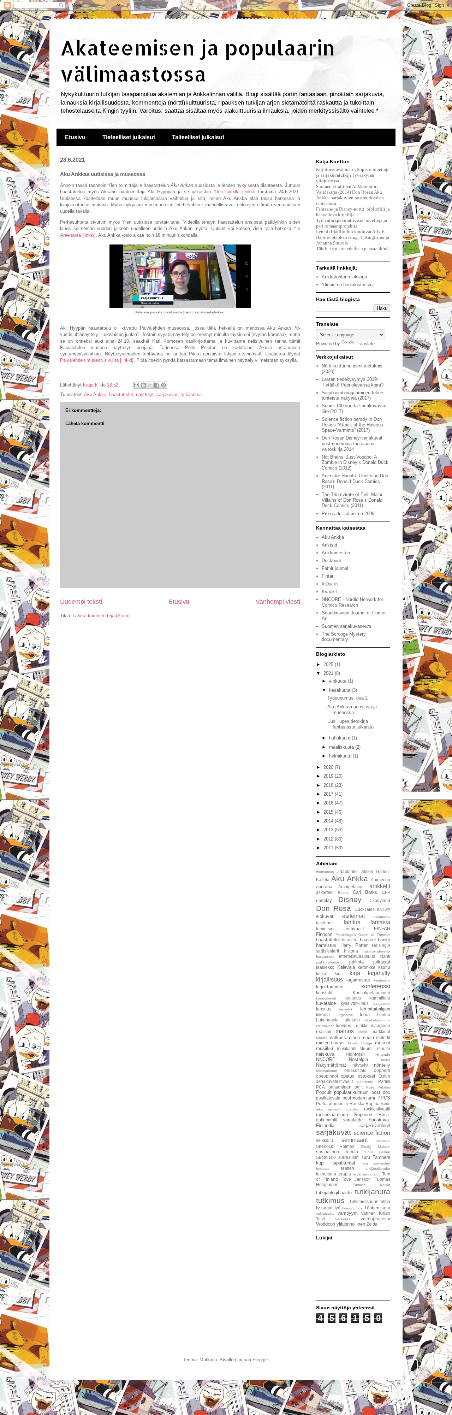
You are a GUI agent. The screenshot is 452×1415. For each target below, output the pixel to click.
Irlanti (385, 956)
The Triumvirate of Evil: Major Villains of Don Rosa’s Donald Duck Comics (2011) (352, 500)
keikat (321, 973)
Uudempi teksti (81, 601)
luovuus (343, 1025)
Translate (365, 343)
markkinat (380, 1031)
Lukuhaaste (327, 1020)
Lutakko (361, 1025)
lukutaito (352, 1020)
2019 (329, 776)
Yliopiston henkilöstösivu (347, 284)
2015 (329, 812)
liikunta (323, 1014)
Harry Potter (354, 945)
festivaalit (354, 928)
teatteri (347, 1168)
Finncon (324, 934)
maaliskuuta (342, 747)
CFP (386, 892)
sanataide (353, 1119)
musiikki (324, 1048)
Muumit (366, 1048)
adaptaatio (347, 871)
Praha (322, 1103)
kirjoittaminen (329, 986)
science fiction (372, 1133)
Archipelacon (351, 886)
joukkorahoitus (328, 962)
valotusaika (325, 1213)
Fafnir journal (335, 568)
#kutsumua (325, 872)
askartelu (325, 892)
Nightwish (355, 1054)
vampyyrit (348, 1213)
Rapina (372, 1103)
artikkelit (379, 886)
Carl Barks (365, 892)
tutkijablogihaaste (334, 1192)
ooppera (382, 1070)
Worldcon (325, 1224)
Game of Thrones (374, 935)
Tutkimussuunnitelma (369, 1201)
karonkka (366, 967)
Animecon (380, 879)
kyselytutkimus (355, 1003)
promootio (338, 1103)
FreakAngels (345, 935)
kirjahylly (379, 973)
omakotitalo (355, 1070)
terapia (344, 1174)
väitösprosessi (375, 1218)
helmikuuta (341, 756)
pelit (359, 1087)
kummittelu (379, 998)
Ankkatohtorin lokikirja (344, 276)
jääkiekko (325, 967)
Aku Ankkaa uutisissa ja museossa (352, 709)
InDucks (330, 583)
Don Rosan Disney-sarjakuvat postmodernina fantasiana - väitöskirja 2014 (352, 443)
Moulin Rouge (360, 1043)
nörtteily (382, 1065)
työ (337, 1207)
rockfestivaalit (377, 1109)
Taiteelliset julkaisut (198, 137)
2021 (329, 673)
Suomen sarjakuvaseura (346, 626)
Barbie (343, 893)
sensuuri (383, 1141)
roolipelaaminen (332, 1114)
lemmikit (345, 1009)
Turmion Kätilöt (371, 1185)
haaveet (368, 939)
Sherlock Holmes (335, 1146)
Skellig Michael (375, 1147)
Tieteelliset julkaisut (128, 137)
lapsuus (323, 1009)
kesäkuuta (340, 690)
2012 (329, 839)
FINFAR (382, 928)
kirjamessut (358, 980)
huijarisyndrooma (376, 951)
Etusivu (75, 137)
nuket (385, 1060)
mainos (344, 1031)
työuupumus (352, 1208)
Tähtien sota (377, 1207)
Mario (362, 1032)
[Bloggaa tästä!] (143, 385)
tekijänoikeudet (377, 1169)
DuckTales (365, 909)
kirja (355, 973)
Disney (350, 899)
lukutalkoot (325, 1026)
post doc (380, 1092)
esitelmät (353, 916)
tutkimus (330, 1200)
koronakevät (326, 998)
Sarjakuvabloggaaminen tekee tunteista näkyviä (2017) (352, 395)
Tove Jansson (356, 1179)
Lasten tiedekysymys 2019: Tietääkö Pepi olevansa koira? (352, 382)
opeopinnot (327, 1076)
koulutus (353, 998)
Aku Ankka (95, 394)
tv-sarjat (324, 1207)
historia (351, 951)
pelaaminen (339, 1087)
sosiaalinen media (337, 1151)
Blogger (260, 1359)
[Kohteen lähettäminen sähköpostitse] (136, 385)
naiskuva (325, 1054)
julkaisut (381, 962)
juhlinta (356, 962)
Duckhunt (331, 560)
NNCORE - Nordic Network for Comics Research (352, 602)
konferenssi (375, 986)
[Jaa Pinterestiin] (163, 385)
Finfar (327, 576)
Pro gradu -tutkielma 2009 (348, 513)
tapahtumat (343, 1163)
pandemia (365, 1082)
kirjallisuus (329, 980)
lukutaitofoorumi (377, 1020)
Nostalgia (358, 1059)
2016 (329, 803)
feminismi (325, 928)
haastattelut (121, 394)
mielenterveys (330, 1042)
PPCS (383, 1098)
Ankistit (329, 545)
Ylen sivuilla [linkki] (235, 191)
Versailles (342, 1219)
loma (365, 1014)
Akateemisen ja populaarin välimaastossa (197, 60)
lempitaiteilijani (375, 1009)
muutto (383, 1048)
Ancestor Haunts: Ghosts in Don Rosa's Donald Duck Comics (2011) (355, 481)
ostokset (366, 1076)
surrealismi (348, 1157)
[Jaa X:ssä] (150, 385)
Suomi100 (326, 1157)
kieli (339, 973)
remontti (334, 1109)
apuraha (324, 886)
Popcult (324, 1092)
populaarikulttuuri (351, 1092)
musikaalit (346, 1048)
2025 (329, 664)
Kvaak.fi (330, 591)
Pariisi (384, 1081)
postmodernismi (359, 1098)
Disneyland (379, 900)
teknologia (326, 1174)
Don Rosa (333, 908)
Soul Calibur (377, 1152)
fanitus (352, 922)
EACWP (383, 910)
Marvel (321, 1038)
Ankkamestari (336, 552)
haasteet (350, 939)
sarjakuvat (167, 394)
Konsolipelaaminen (371, 992)
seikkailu (324, 1140)
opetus (348, 1076)
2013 (329, 829)
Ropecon (363, 1114)
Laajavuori (381, 1004)
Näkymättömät (331, 1065)
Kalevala (346, 967)
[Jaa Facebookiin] (156, 385)
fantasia (380, 922)
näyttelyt (145, 394)
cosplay (324, 900)
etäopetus (382, 917)
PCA (320, 1087)
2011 (329, 847)
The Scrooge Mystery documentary (344, 636)
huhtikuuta (340, 738)
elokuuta (338, 681)
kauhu (384, 967)
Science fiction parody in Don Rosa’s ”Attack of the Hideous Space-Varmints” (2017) (352, 425)
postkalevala (328, 1098)
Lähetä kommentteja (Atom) (101, 615)
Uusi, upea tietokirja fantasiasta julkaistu (350, 724)
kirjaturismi (382, 980)
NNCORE (325, 1059)
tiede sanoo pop (367, 1174)
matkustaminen (344, 1037)
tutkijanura (191, 394)
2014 (329, 821)
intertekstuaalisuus (357, 956)
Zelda (372, 1224)
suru (366, 1157)
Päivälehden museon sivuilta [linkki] (96, 360)
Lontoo (383, 1014)
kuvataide (326, 1003)
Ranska (357, 1103)
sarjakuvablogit (374, 1125)
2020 (329, 767)
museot (382, 1042)
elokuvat (324, 916)
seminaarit (354, 1140)
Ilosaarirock (325, 957)
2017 (329, 794)
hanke (384, 939)
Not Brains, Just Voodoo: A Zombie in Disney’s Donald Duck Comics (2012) (355, 462)
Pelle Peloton (378, 1087)
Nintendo (382, 1054)
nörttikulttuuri (326, 1071)
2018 (329, 785)
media (368, 1037)
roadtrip (352, 1109)
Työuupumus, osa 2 (347, 698)
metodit (383, 1037)
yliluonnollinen (351, 1224)
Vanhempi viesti (278, 601)
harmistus (326, 945)
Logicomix (345, 1015)
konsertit (324, 992)
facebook (325, 922)
